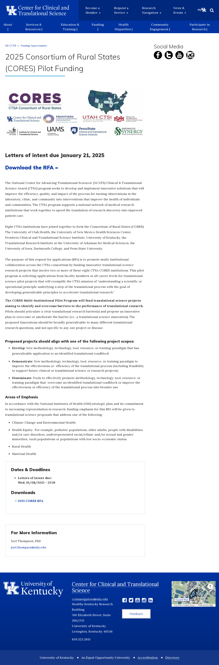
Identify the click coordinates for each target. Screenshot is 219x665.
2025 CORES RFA (30, 501)
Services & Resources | (33, 27)
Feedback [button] (136, 614)
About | (7, 27)
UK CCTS (10, 45)
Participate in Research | (200, 27)
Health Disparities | (123, 27)
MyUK (202, 9)
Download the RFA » (31, 167)
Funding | (98, 27)
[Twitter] (131, 601)
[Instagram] (144, 601)
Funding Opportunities (34, 45)
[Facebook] (124, 601)
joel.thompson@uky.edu (28, 547)
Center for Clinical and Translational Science (115, 587)
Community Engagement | (160, 27)
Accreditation (148, 658)
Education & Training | (70, 27)
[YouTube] (137, 601)
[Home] (37, 10)
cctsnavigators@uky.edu (90, 599)
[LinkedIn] (150, 601)
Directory (172, 658)
